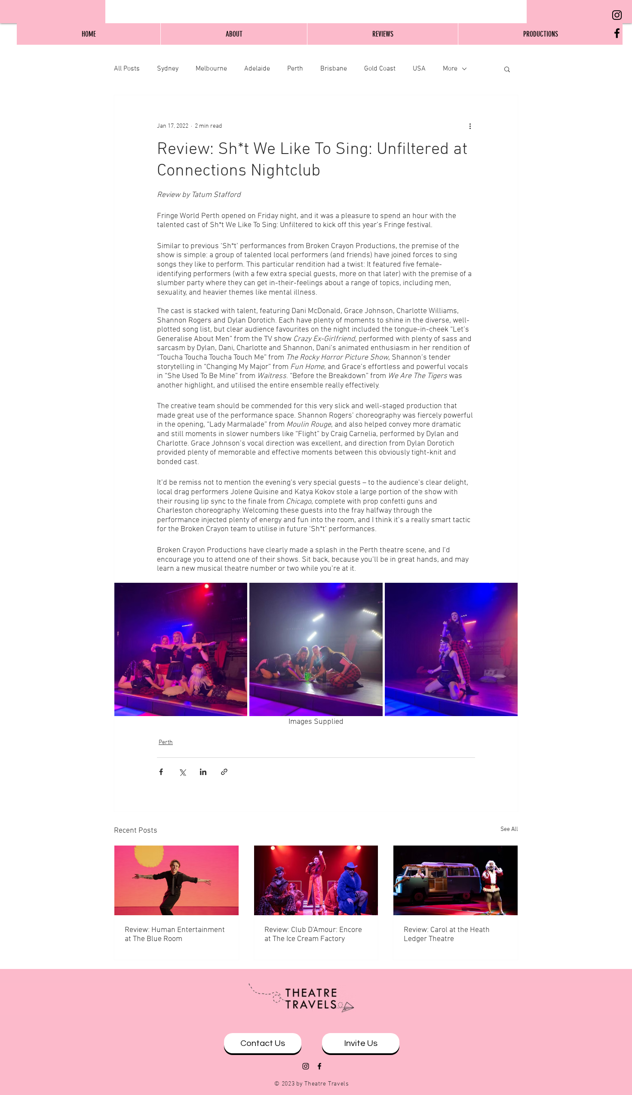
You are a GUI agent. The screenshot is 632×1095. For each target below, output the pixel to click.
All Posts (127, 69)
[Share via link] (224, 772)
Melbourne (211, 69)
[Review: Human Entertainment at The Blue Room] (176, 880)
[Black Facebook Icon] (617, 33)
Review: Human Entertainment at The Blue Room (175, 935)
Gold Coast (380, 69)
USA (419, 69)
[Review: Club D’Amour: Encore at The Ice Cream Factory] (316, 880)
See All (509, 829)
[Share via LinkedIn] (203, 772)
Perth (295, 69)
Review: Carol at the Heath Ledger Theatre (447, 935)
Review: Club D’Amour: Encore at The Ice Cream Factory (313, 935)
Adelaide (257, 69)
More (450, 69)
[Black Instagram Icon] (617, 15)
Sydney (167, 69)
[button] (507, 68)
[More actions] (470, 126)
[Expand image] (180, 649)
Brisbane (333, 69)
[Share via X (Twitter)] (182, 772)
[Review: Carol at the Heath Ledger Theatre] (455, 880)
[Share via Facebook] (161, 772)
